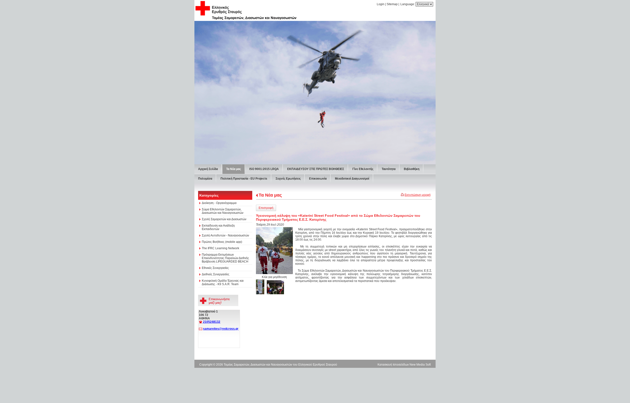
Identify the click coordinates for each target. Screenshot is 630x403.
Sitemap (392, 4)
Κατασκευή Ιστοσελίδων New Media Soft (404, 364)
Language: (408, 4)
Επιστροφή (266, 208)
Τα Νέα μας (270, 195)
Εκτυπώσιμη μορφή (418, 195)
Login (380, 4)
